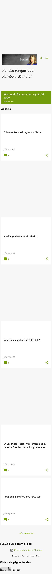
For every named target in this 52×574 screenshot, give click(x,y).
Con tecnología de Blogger (28, 550)
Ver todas (8, 102)
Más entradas (26, 533)
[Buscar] (41, 57)
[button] (47, 155)
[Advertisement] (26, 26)
